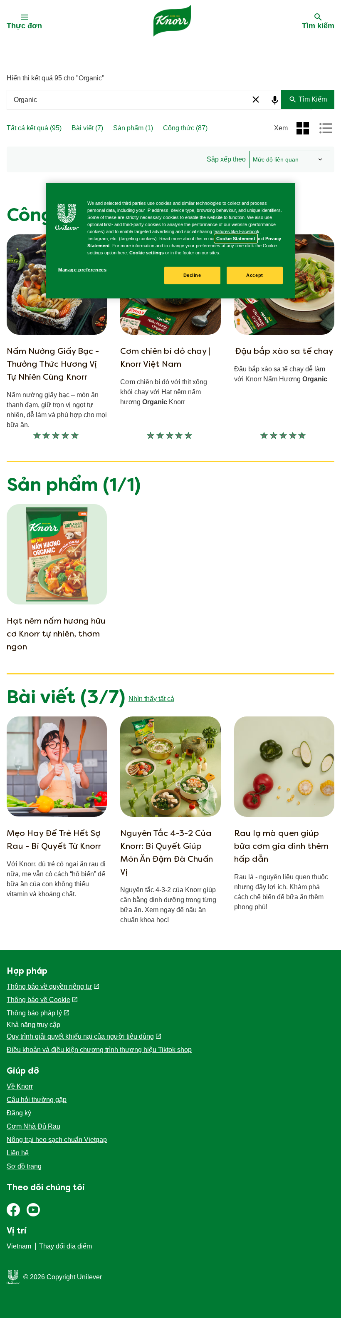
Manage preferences (82, 269)
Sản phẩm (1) (133, 128)
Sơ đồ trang (24, 1166)
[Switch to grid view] (302, 128)
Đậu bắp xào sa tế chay (284, 352)
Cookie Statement (235, 238)
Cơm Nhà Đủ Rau (33, 1126)
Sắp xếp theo (226, 159)
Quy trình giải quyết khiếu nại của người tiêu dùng (80, 1036)
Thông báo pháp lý (34, 1013)
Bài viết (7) (87, 128)
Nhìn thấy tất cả (151, 698)
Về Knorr (20, 1086)
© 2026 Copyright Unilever (62, 1277)
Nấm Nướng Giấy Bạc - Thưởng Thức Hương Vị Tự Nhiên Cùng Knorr (53, 364)
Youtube (33, 1209)
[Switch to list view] (326, 128)
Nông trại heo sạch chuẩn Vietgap (57, 1139)
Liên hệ (18, 1152)
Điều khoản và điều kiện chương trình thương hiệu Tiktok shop (99, 1049)
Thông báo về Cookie (38, 999)
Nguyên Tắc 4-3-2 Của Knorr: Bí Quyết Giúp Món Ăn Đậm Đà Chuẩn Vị (166, 853)
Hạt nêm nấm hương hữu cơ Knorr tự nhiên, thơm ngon (56, 634)
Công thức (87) (185, 128)
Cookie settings (146, 252)
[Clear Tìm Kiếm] (255, 99)
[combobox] (159, 100)
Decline (192, 275)
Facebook (13, 1209)
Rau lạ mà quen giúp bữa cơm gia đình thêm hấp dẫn (281, 846)
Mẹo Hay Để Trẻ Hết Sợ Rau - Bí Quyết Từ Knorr (54, 840)
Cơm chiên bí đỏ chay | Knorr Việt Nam (165, 358)
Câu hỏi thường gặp (37, 1099)
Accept (254, 275)
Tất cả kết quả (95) (34, 128)
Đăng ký (19, 1113)
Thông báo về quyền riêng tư (49, 986)
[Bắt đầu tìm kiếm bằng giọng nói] (273, 100)
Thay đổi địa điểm (65, 1246)
